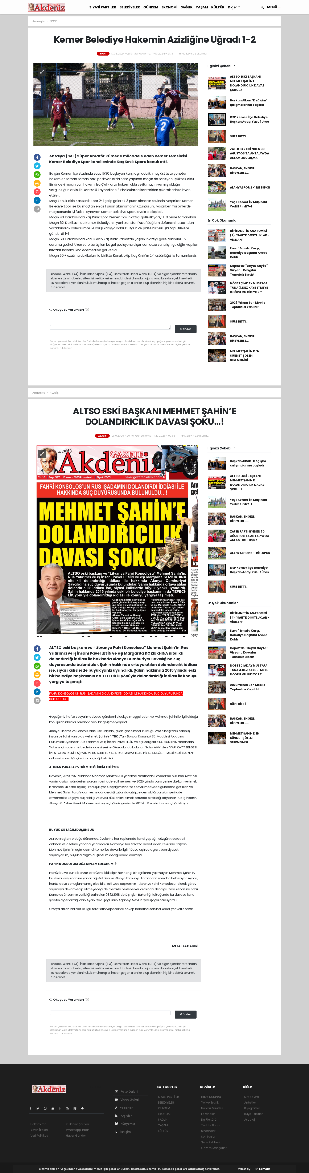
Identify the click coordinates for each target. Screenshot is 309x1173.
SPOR (53, 21)
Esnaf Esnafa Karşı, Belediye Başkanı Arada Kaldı (248, 252)
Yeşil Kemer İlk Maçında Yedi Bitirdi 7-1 (248, 204)
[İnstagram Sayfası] (47, 1108)
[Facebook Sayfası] (32, 1108)
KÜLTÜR (217, 7)
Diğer (233, 7)
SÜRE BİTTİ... (239, 136)
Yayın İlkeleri (39, 1130)
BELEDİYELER (129, 7)
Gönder (185, 329)
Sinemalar (208, 1131)
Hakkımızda (38, 1124)
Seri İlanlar (208, 1136)
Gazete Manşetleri (214, 1148)
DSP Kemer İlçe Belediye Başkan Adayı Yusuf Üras (249, 119)
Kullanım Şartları (77, 1124)
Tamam (264, 1169)
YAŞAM (202, 7)
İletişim (125, 1132)
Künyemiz (127, 1124)
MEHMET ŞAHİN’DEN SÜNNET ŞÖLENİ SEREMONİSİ (244, 355)
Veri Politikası (39, 1135)
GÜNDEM (150, 7)
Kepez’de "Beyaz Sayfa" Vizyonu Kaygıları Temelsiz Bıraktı (249, 270)
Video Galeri (129, 1099)
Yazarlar (126, 1108)
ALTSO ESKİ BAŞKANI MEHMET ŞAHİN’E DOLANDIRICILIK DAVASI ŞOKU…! (247, 83)
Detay (245, 1169)
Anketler (250, 1102)
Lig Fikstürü (209, 1119)
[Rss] (69, 1108)
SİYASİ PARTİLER (102, 7)
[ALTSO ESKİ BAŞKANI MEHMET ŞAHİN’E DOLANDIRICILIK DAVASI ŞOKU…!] (115, 541)
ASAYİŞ (54, 393)
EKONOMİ (169, 7)
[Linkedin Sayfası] (62, 1108)
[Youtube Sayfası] (54, 1108)
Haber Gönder (76, 1135)
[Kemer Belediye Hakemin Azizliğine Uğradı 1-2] (115, 104)
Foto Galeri (129, 1091)
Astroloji (249, 1119)
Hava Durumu (211, 1097)
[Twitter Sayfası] (39, 1108)
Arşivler (126, 1116)
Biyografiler (252, 1108)
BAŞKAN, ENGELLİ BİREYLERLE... (242, 170)
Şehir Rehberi (210, 1142)
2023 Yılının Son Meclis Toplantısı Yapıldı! (247, 304)
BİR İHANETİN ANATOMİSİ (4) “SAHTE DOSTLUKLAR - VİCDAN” (249, 235)
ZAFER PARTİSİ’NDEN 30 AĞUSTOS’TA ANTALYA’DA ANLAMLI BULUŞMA (249, 153)
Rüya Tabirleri (253, 1114)
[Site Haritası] (77, 1108)
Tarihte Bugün (211, 1125)
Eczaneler (208, 1114)
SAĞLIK (187, 7)
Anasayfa (39, 21)
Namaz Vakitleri (212, 1108)
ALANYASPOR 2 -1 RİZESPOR (250, 187)
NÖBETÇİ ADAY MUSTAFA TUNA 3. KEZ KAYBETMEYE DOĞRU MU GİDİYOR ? (249, 287)
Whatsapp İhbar (77, 1130)
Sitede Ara (251, 1097)
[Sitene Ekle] (84, 1108)
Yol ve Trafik (210, 1102)
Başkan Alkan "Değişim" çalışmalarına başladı (248, 102)
